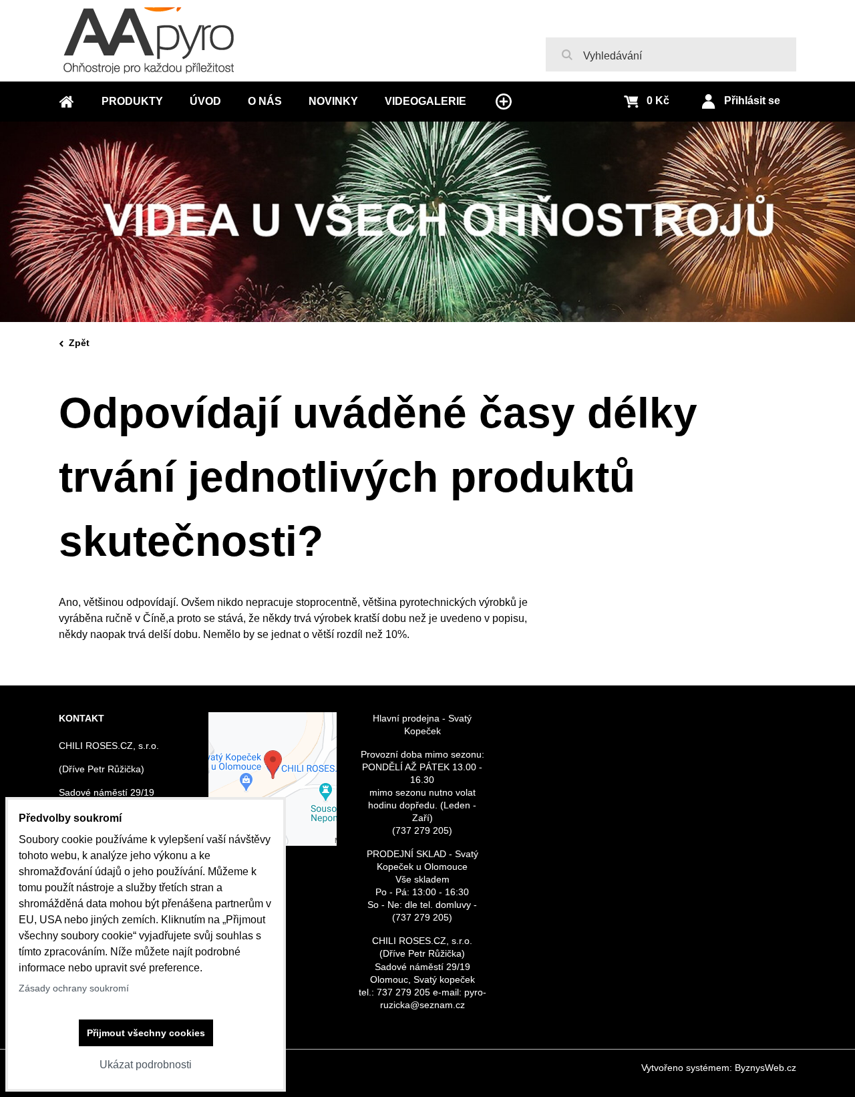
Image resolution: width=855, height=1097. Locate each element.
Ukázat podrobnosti (146, 1064)
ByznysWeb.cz (765, 1067)
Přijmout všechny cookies (146, 1033)
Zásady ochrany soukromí (74, 988)
